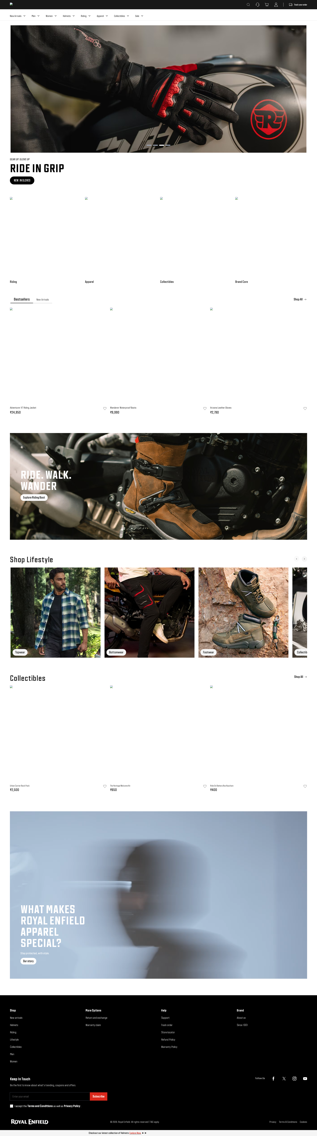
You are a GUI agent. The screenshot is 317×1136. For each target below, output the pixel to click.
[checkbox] (11, 1106)
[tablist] (158, 299)
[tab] (21, 299)
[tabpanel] (158, 362)
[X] (284, 1079)
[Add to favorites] (105, 786)
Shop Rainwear (22, 180)
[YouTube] (305, 1079)
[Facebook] (273, 1079)
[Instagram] (295, 1079)
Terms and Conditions (40, 1106)
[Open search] (248, 5)
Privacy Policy (72, 1106)
